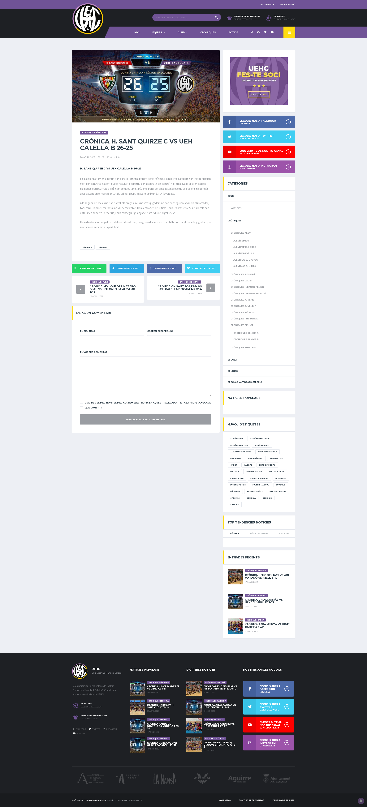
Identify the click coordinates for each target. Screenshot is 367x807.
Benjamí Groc (255, 458)
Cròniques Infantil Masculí (248, 293)
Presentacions (278, 491)
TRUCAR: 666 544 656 (243, 19)
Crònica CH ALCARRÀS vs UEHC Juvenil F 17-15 (264, 601)
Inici (137, 32)
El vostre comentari (94, 352)
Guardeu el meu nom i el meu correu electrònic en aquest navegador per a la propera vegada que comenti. (148, 405)
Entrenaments (267, 465)
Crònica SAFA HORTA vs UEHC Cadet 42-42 (267, 626)
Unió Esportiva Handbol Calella (89, 800)
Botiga (233, 32)
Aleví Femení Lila (243, 253)
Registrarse (267, 4)
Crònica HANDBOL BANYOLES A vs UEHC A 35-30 (163, 726)
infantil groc (276, 472)
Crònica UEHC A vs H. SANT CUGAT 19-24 (160, 706)
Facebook (81, 729)
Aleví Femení (241, 240)
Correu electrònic (160, 331)
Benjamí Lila (276, 458)
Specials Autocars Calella (245, 382)
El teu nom (87, 331)
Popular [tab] (283, 533)
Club (181, 32)
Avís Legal (225, 800)
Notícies (236, 208)
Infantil (234, 472)
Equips (157, 32)
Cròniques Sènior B (246, 339)
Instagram (111, 729)
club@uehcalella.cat (284, 19)
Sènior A (251, 498)
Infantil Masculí (259, 478)
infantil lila (237, 478)
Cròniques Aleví (241, 233)
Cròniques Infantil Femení (248, 287)
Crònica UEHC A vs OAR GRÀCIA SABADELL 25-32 (162, 744)
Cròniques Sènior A (245, 333)
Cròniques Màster (242, 312)
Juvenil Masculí (261, 485)
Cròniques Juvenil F (243, 306)
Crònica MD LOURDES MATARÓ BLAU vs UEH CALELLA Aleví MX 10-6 (113, 289)
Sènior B (87, 247)
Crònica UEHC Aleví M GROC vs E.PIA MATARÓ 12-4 (220, 745)
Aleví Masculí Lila (244, 266)
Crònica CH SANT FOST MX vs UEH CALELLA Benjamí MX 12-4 (180, 288)
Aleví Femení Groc (244, 247)
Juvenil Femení (238, 485)
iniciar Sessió (287, 4)
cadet (233, 465)
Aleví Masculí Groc (245, 259)
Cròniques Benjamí (243, 274)
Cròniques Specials (243, 347)
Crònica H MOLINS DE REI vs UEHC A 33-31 (163, 687)
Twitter (96, 729)
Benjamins (235, 458)
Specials (235, 498)
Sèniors (103, 247)
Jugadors (280, 478)
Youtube (81, 733)
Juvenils (280, 485)
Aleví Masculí (262, 445)
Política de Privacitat (251, 800)
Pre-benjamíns (255, 491)
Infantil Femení (254, 472)
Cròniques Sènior (242, 325)
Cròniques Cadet (242, 280)
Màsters (235, 491)
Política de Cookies (283, 800)
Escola (232, 359)
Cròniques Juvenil (242, 299)
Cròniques (208, 32)
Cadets (248, 465)
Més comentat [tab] (259, 533)
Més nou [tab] (235, 533)
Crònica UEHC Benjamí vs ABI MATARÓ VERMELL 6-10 (267, 576)
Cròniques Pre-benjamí (245, 318)
